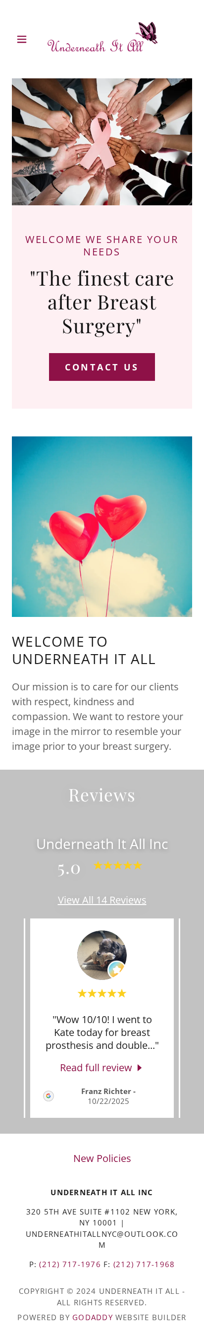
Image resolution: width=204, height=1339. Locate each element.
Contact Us (102, 367)
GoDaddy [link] (92, 1317)
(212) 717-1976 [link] (70, 1264)
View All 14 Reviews (102, 900)
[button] (25, 39)
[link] (102, 39)
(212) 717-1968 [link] (144, 1264)
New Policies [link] (102, 1158)
